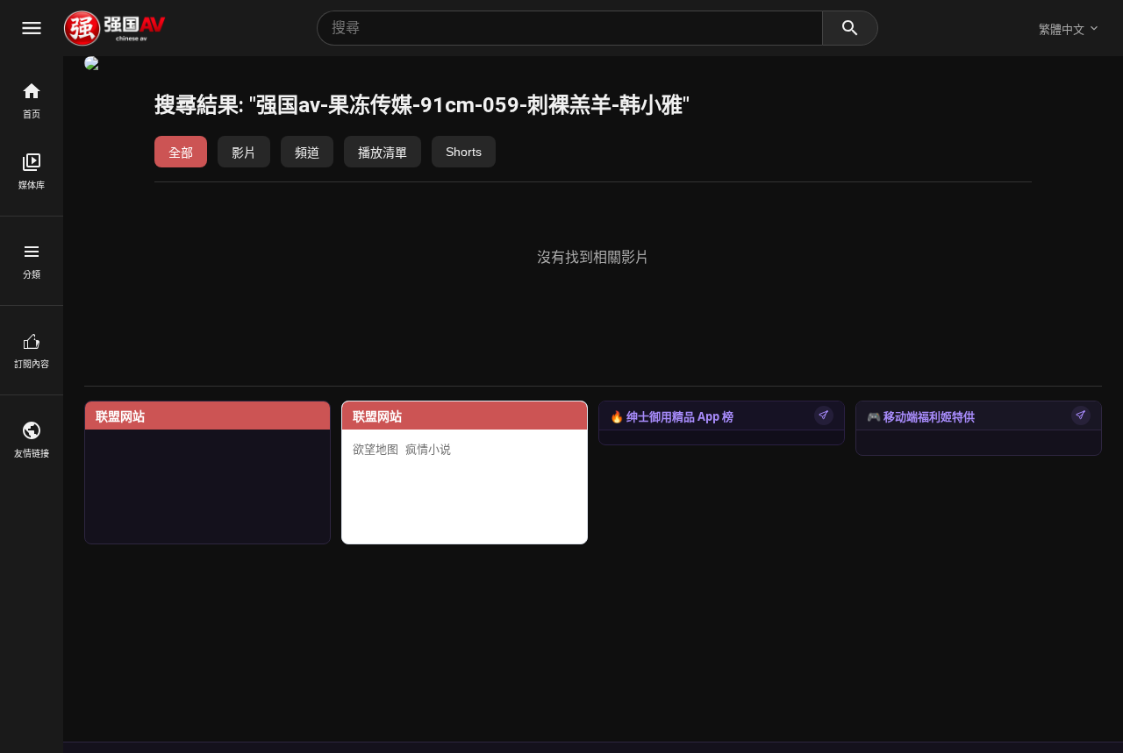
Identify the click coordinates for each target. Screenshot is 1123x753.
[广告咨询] (823, 415)
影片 (244, 153)
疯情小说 (428, 449)
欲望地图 (375, 449)
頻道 (307, 153)
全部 (180, 153)
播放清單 (382, 153)
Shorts (464, 152)
